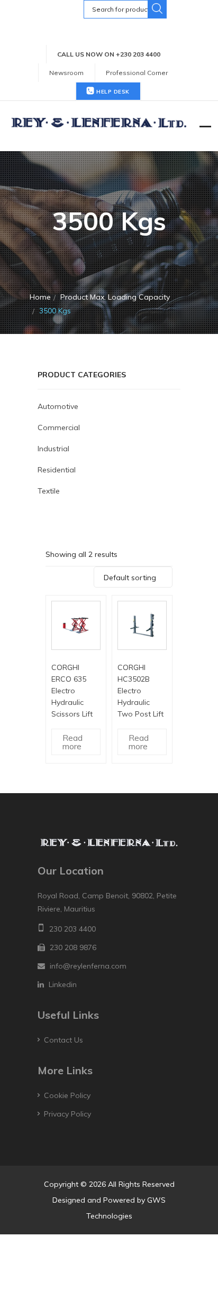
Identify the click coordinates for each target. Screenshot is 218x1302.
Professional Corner (137, 73)
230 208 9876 (73, 947)
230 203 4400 (72, 929)
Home (40, 297)
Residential (57, 470)
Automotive (58, 406)
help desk (112, 91)
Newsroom (66, 73)
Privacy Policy (67, 1114)
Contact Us (63, 1040)
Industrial (53, 448)
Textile (49, 491)
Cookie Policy (67, 1095)
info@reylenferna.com (88, 966)
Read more (72, 741)
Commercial (59, 427)
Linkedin (63, 984)
